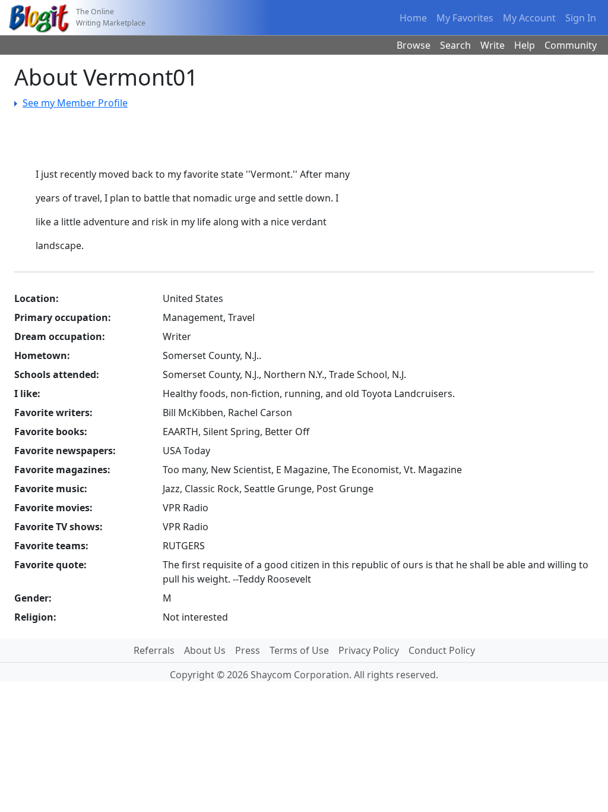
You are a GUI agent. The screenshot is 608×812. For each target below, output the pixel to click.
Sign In (580, 17)
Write (492, 45)
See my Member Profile (75, 102)
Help (524, 45)
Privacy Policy (368, 650)
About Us (205, 650)
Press (247, 650)
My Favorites (464, 17)
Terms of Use (299, 650)
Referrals (154, 650)
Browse (413, 45)
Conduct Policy (441, 650)
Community (570, 45)
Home (413, 17)
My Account (529, 17)
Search (455, 45)
